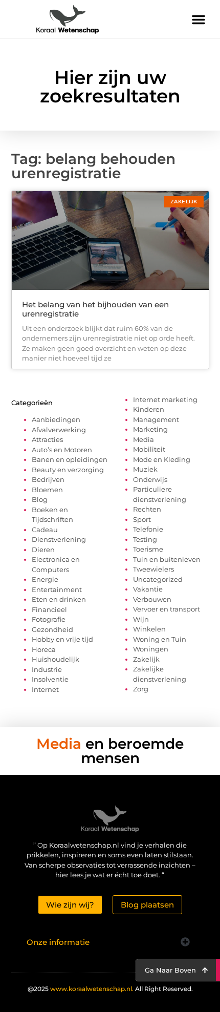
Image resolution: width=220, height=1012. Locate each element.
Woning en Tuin (159, 639)
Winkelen (149, 629)
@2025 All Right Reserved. (110, 989)
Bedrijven (48, 479)
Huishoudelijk (55, 659)
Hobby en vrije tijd (62, 639)
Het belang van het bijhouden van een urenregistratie (95, 309)
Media (143, 439)
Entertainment (57, 589)
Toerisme (148, 549)
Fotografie (48, 619)
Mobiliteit (149, 449)
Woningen (150, 649)
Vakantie (148, 589)
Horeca (44, 649)
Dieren (43, 549)
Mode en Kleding (161, 459)
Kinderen (148, 409)
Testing (145, 539)
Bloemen (47, 490)
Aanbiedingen (56, 419)
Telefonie (148, 529)
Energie (45, 579)
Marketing (150, 429)
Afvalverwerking (59, 430)
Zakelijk (146, 659)
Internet (45, 689)
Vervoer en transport (166, 609)
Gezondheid (52, 629)
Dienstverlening (59, 539)
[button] (198, 19)
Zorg (140, 689)
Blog (40, 499)
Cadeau (45, 529)
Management (156, 419)
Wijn (141, 619)
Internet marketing (165, 399)
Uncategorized (158, 579)
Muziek (145, 469)
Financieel (49, 609)
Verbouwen (152, 599)
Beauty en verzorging (68, 470)
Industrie (47, 669)
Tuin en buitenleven (167, 559)
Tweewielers (153, 569)
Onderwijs (150, 479)
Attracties (47, 439)
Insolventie (50, 679)
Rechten (147, 509)
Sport (142, 519)
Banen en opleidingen (69, 459)
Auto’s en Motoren (62, 450)
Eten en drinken (59, 599)
